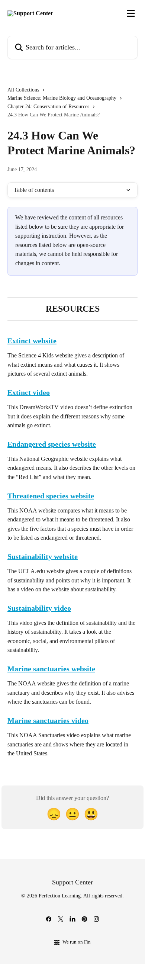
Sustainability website (42, 556)
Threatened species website (50, 496)
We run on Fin (76, 942)
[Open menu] (131, 13)
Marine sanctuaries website (51, 669)
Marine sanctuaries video (47, 720)
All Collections (23, 90)
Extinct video (28, 392)
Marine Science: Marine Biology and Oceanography (61, 98)
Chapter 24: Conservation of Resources (48, 106)
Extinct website (32, 341)
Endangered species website (51, 444)
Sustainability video (39, 608)
